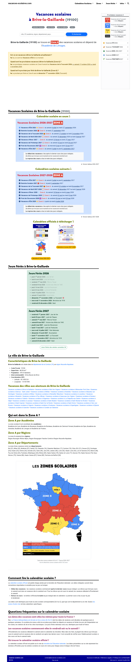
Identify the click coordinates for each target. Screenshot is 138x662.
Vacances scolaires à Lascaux (23, 401)
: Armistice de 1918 (48, 300)
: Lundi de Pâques (44, 317)
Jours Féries (50, 27)
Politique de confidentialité (121, 658)
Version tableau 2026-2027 (91, 164)
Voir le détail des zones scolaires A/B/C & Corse (54, 562)
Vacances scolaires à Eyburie (89, 405)
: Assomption (44, 333)
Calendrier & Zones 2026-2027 (41, 258)
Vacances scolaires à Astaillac (61, 392)
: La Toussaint (47, 298)
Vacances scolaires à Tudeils (17, 398)
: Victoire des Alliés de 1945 (48, 322)
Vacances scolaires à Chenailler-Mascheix (49, 394)
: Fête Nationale (45, 330)
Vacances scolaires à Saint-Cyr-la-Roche (39, 403)
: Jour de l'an (45, 314)
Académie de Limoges (53, 45)
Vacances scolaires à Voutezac (45, 405)
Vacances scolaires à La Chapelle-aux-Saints (65, 398)
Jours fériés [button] (111, 3)
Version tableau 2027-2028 (91, 217)
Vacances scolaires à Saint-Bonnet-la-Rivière (72, 401)
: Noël (44, 303)
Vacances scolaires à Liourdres (74, 394)
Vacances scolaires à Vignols (23, 405)
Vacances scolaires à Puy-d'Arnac (34, 396)
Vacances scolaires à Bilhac (25, 394)
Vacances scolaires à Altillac (40, 392)
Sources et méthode (93, 658)
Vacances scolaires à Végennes (39, 398)
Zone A (72, 27)
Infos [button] (122, 3)
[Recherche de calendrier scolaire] (128, 4)
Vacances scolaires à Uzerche (19, 407)
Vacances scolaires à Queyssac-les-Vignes (60, 396)
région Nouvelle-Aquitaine (64, 364)
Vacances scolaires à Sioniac (85, 396)
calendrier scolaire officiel (18, 583)
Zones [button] (98, 3)
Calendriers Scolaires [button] (83, 3)
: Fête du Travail (44, 320)
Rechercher (77, 34)
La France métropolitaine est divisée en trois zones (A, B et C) (31, 620)
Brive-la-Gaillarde (62, 27)
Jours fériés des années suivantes (52, 347)
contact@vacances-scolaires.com (55, 658)
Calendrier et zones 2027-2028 (66, 247)
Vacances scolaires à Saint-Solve (65, 403)
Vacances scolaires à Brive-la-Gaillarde (21, 389)
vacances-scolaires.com (20, 3)
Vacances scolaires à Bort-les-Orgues (47, 389)
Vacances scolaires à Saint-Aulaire (45, 401)
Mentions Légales (106, 658)
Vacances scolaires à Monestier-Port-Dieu (75, 389)
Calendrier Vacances (38, 27)
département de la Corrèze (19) (43, 364)
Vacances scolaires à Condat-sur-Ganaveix (44, 407)
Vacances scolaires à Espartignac (67, 405)
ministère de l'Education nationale (55, 643)
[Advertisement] (53, 91)
